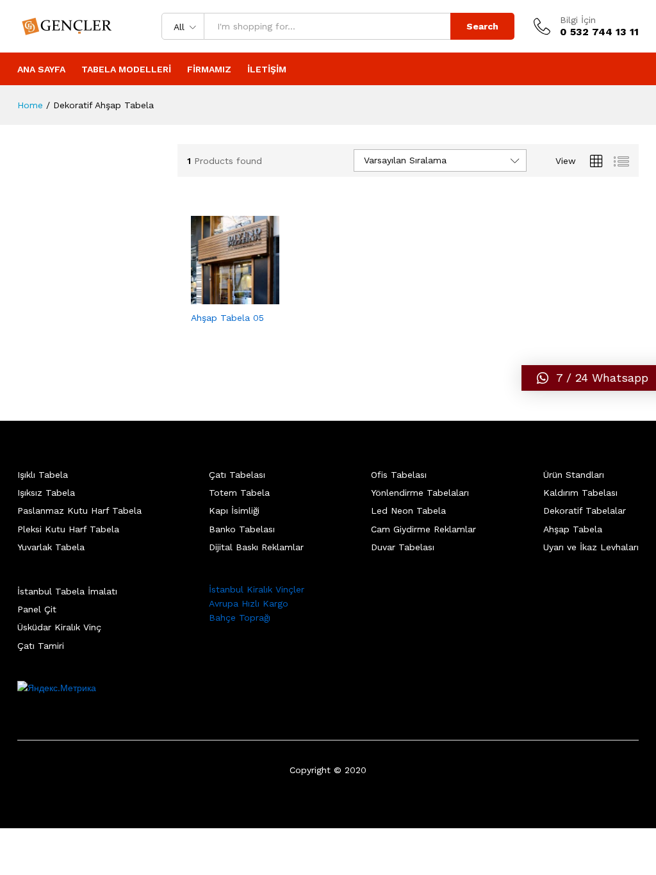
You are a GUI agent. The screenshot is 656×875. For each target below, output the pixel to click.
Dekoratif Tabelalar (584, 510)
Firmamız (209, 69)
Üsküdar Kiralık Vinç (59, 627)
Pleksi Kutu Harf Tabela (68, 529)
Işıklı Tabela (42, 475)
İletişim (266, 69)
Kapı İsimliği (234, 510)
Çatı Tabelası (237, 475)
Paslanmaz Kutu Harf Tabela (79, 510)
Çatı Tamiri (40, 646)
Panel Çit (36, 609)
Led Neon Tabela (408, 510)
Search (482, 26)
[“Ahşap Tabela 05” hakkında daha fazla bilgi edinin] (220, 296)
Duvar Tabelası (402, 547)
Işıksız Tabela (46, 492)
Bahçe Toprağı (239, 617)
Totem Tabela (239, 492)
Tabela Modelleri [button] (126, 69)
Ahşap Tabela (572, 529)
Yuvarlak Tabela (51, 547)
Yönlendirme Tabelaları (420, 492)
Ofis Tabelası (399, 475)
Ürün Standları (573, 475)
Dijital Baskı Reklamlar (256, 547)
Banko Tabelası (242, 529)
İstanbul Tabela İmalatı (67, 591)
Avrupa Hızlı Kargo (248, 603)
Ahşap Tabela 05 (227, 318)
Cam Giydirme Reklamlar (423, 529)
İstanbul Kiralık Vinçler (256, 589)
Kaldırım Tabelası (580, 492)
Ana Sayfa (41, 69)
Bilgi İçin (578, 20)
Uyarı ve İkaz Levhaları (591, 547)
